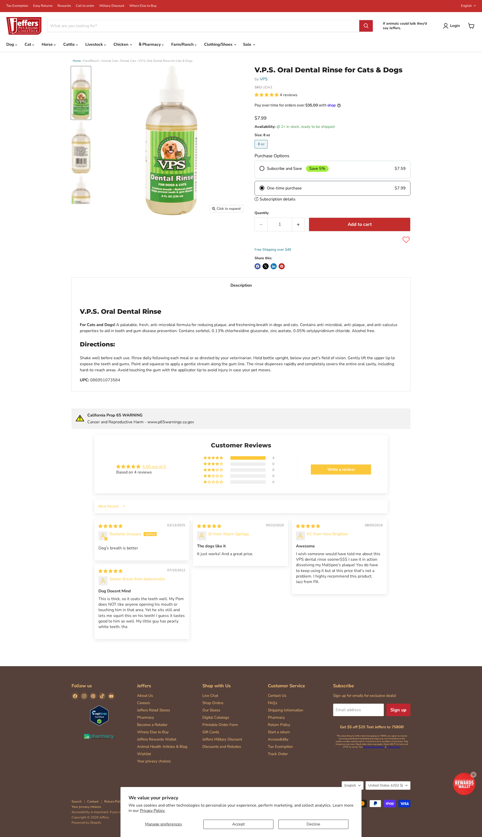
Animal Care (109, 61)
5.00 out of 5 (154, 466)
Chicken (121, 44)
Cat (28, 44)
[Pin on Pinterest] (282, 266)
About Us (145, 695)
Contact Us (277, 695)
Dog (10, 44)
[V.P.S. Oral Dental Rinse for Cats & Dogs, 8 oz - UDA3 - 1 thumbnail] (81, 93)
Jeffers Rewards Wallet (156, 739)
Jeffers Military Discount (222, 739)
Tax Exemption (17, 6)
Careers (143, 702)
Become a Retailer (152, 724)
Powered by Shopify (86, 822)
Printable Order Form (220, 724)
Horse (48, 44)
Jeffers (144, 686)
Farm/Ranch (183, 44)
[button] (267, 95)
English (466, 6)
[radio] (332, 169)
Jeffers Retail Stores (153, 710)
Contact (93, 801)
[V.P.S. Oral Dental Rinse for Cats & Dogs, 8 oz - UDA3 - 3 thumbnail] (81, 201)
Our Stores (211, 710)
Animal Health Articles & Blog (162, 746)
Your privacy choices (154, 761)
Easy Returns (42, 6)
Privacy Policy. (152, 810)
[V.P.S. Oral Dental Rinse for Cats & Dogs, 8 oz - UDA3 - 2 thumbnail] (81, 147)
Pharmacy (145, 717)
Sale (247, 44)
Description (241, 285)
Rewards (64, 6)
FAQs (272, 702)
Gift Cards (210, 732)
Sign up (398, 710)
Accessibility (278, 739)
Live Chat (210, 695)
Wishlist (144, 753)
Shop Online (212, 702)
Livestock (94, 44)
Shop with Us (216, 686)
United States (385, 785)
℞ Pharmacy (150, 44)
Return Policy (279, 724)
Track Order (278, 753)
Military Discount (111, 6)
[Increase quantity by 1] (298, 224)
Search (77, 801)
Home (77, 61)
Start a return (279, 732)
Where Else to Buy (143, 6)
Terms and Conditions (373, 747)
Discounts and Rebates (221, 746)
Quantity (262, 213)
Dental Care (128, 61)
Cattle (69, 44)
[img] (110, 526)
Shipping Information (285, 710)
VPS (264, 79)
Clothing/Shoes (218, 44)
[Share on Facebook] (258, 266)
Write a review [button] (341, 469)
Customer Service (286, 686)
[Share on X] (266, 266)
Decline (313, 824)
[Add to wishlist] (406, 239)
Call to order (85, 6)
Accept (238, 824)
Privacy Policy (393, 747)
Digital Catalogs (215, 717)
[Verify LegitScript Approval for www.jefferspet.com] (99, 716)
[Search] (366, 26)
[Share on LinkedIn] (274, 266)
